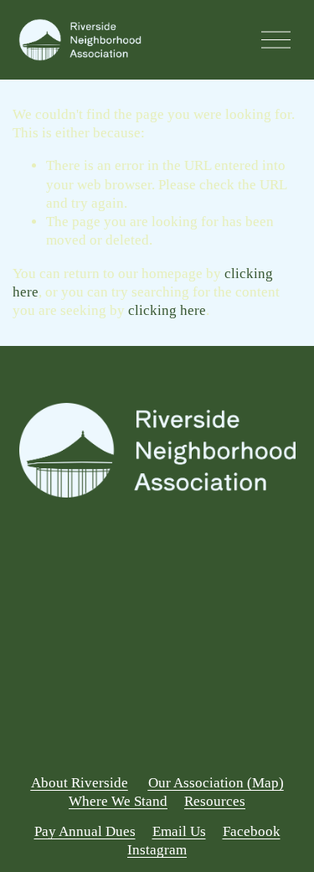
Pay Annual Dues (85, 831)
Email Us (179, 831)
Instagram (157, 850)
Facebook (252, 831)
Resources (214, 801)
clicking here (167, 310)
